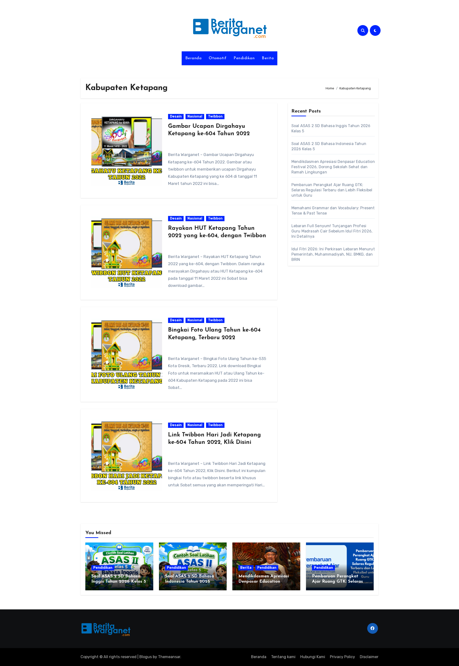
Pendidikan (244, 58)
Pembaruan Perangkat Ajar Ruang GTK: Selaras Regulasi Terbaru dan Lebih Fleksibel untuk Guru (331, 190)
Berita (268, 58)
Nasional (194, 116)
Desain (176, 116)
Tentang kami (283, 657)
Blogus (145, 657)
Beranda (193, 58)
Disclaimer (369, 657)
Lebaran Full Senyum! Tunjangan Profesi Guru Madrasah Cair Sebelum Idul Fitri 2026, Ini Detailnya (332, 231)
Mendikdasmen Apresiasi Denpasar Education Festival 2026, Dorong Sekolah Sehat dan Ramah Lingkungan (333, 166)
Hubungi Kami (312, 657)
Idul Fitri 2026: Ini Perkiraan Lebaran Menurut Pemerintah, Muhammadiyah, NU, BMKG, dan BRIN (333, 254)
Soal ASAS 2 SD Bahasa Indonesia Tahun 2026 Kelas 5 (189, 581)
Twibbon (215, 116)
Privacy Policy (342, 657)
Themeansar (169, 657)
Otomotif (217, 58)
